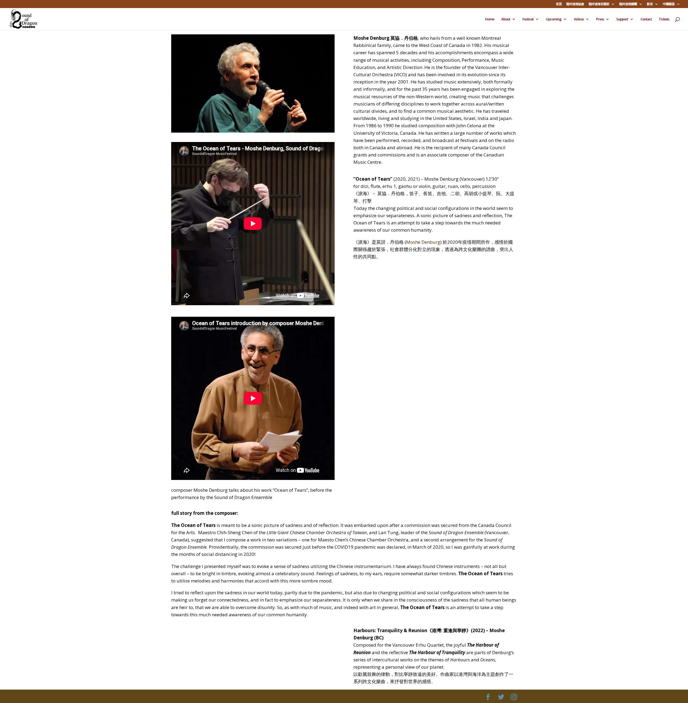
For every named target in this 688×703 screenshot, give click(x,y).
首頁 (559, 4)
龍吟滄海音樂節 (599, 4)
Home (489, 19)
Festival (527, 19)
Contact (646, 19)
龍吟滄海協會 (575, 4)
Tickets (664, 19)
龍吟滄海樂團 (628, 4)
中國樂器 (669, 4)
